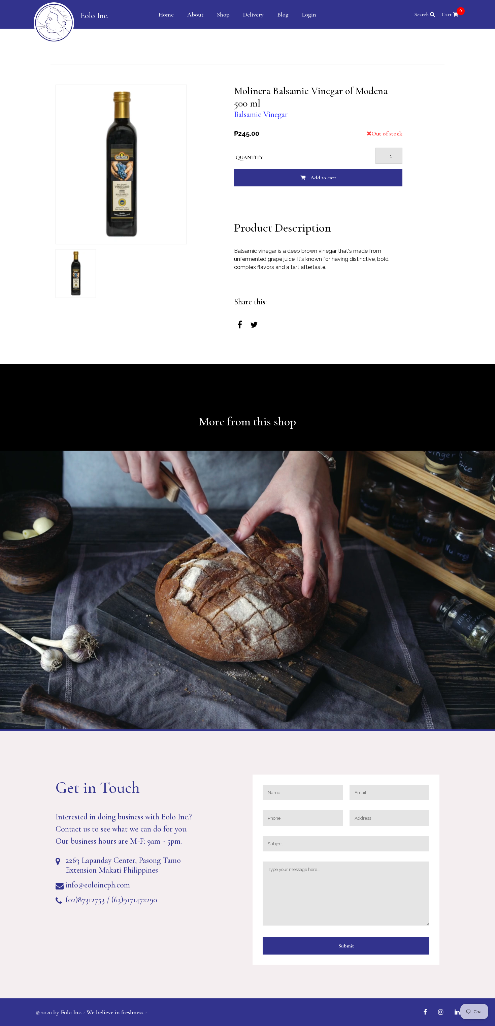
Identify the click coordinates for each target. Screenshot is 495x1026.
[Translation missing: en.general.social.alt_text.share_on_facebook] (239, 325)
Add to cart (323, 177)
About (195, 14)
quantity (249, 157)
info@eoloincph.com (98, 885)
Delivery (253, 14)
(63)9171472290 (134, 900)
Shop (223, 14)
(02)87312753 (85, 900)
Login (309, 14)
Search (422, 14)
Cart (452, 14)
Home (166, 14)
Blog (283, 14)
